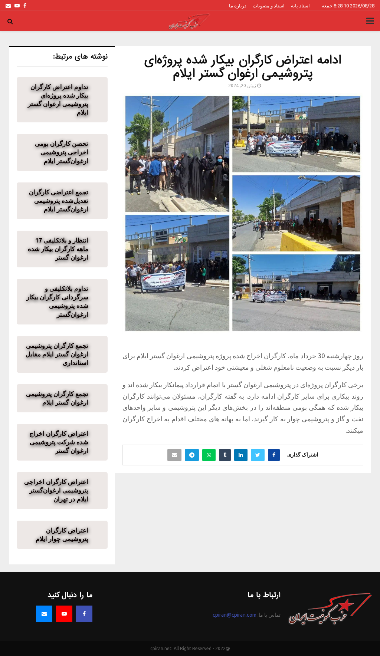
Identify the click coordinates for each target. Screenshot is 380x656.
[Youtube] (64, 614)
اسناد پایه (300, 5)
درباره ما (237, 5)
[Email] (44, 614)
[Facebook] (84, 614)
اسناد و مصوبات (269, 5)
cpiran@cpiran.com (234, 615)
